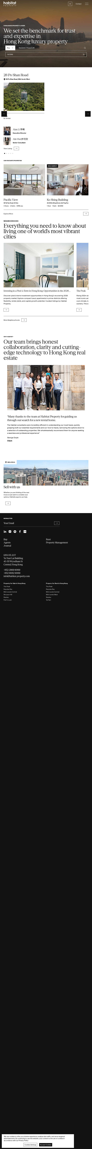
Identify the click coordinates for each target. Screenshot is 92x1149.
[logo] (10, 3)
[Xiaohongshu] (24, 531)
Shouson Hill (8, 594)
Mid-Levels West (52, 594)
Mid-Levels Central (10, 592)
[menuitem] (5, 531)
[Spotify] (15, 531)
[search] (85, 48)
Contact (78, 4)
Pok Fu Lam (8, 600)
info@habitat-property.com (17, 576)
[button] (57, 523)
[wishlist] (70, 4)
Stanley (6, 597)
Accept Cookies (45, 1145)
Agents (7, 542)
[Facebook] (20, 531)
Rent (48, 539)
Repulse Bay (8, 589)
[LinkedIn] (5, 531)
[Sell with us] (46, 473)
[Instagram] (10, 531)
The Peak (7, 586)
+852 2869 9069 (12, 569)
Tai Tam (48, 600)
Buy (6, 539)
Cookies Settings (30, 1145)
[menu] (86, 3)
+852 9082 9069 (12, 573)
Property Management (57, 542)
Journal (7, 545)
